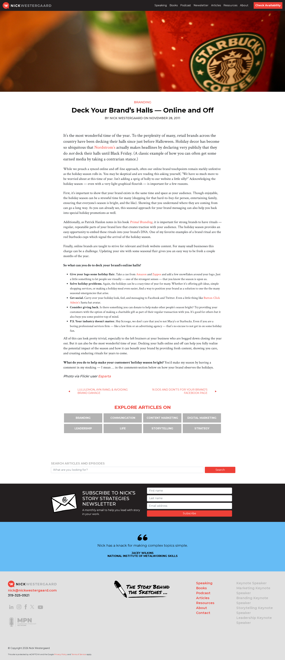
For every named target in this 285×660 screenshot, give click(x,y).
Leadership (83, 428)
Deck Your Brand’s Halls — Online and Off (143, 110)
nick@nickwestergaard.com (32, 590)
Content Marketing (162, 417)
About (244, 5)
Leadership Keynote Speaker (254, 620)
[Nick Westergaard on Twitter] (32, 606)
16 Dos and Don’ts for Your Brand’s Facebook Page (179, 391)
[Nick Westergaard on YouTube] (40, 606)
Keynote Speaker (251, 583)
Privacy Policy (60, 654)
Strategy (201, 428)
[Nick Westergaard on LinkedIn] (11, 606)
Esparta (104, 376)
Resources (230, 5)
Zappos (156, 274)
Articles (216, 5)
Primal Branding (141, 222)
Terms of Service (78, 654)
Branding (142, 102)
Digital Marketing (201, 417)
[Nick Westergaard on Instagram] (19, 606)
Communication (122, 417)
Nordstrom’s (104, 147)
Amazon (141, 274)
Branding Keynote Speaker (252, 600)
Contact (203, 613)
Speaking (161, 5)
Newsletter (201, 5)
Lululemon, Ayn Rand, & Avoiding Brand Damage (103, 391)
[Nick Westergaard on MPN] (23, 617)
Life (123, 428)
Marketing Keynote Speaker (253, 590)
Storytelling (162, 428)
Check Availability (268, 5)
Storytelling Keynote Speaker (254, 610)
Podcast (185, 5)
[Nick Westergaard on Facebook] (25, 606)
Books (174, 5)
